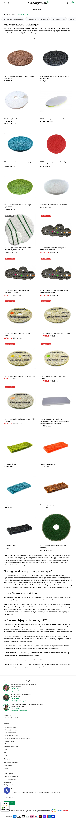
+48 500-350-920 (15, 655)
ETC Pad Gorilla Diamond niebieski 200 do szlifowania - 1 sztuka (54, 291)
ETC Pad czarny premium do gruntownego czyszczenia (54, 77)
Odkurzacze (8, 765)
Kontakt (6, 749)
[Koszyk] (71, 3)
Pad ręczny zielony (10, 464)
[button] (7, 790)
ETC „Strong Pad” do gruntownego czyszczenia (15, 120)
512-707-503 (15, 698)
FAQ (5, 752)
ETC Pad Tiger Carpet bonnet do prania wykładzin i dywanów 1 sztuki (17, 249)
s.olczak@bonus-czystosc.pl (20, 701)
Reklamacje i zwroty (10, 730)
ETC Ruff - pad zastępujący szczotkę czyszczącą (53, 547)
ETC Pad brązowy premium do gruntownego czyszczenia (19, 77)
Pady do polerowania (58, 19)
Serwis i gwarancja (10, 727)
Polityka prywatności (11, 735)
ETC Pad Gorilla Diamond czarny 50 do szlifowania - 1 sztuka (53, 249)
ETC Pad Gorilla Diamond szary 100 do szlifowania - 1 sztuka (16, 291)
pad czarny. (25, 607)
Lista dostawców (9, 744)
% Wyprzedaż (8, 785)
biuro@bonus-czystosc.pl (19, 711)
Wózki (6, 768)
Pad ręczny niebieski (11, 505)
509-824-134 (15, 708)
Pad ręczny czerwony (47, 464)
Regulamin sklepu (10, 733)
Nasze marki (8, 782)
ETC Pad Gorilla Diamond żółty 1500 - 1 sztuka (19, 376)
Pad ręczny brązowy (47, 505)
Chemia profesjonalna (11, 776)
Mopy (5, 771)
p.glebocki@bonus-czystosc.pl (20, 691)
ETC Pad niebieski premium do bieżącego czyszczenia (18, 163)
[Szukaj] (8, 3)
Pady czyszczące (22, 14)
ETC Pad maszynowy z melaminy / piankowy (55, 119)
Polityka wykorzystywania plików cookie (17, 738)
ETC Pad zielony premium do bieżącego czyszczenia (17, 206)
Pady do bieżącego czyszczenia (13, 19)
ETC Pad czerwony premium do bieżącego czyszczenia (54, 163)
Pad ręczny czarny (10, 546)
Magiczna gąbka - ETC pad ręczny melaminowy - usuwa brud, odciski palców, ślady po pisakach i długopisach (54, 421)
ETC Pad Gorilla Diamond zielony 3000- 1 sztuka (53, 377)
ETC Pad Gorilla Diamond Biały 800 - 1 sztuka (55, 333)
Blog (5, 755)
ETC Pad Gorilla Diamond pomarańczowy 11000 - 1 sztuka (19, 420)
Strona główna (10, 14)
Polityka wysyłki (9, 741)
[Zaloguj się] (67, 3)
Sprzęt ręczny (8, 774)
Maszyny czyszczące (11, 763)
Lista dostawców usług (11, 747)
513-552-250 (15, 689)
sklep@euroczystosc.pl (30, 655)
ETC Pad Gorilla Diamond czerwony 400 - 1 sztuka (18, 334)
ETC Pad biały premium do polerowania (53, 205)
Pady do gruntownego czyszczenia (37, 19)
